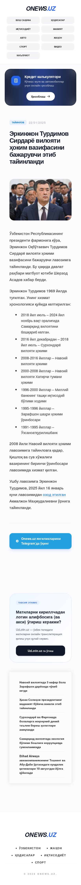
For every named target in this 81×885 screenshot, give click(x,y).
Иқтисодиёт (23, 29)
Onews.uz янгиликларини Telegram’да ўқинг (41, 541)
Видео (58, 46)
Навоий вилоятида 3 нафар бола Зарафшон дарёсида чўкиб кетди (42, 686)
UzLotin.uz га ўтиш (40, 651)
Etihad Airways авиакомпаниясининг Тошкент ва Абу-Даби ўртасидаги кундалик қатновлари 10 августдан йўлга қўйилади (42, 764)
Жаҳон (58, 37)
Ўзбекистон (30, 848)
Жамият (58, 29)
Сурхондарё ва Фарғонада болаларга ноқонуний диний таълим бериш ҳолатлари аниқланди (39, 723)
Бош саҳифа (23, 20)
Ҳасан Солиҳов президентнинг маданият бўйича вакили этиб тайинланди (40, 704)
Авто (23, 37)
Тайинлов (18, 122)
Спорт (23, 46)
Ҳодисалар (57, 20)
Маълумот (23, 55)
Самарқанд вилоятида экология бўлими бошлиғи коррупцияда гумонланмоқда (41, 743)
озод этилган (54, 494)
